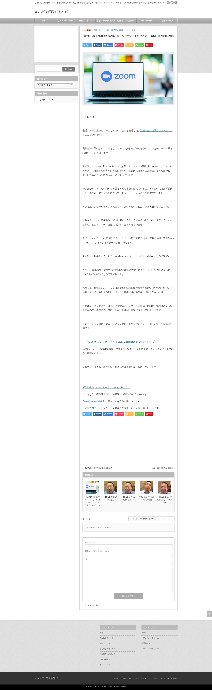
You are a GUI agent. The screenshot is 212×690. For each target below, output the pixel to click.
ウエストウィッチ (65, 21)
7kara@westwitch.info (93, 401)
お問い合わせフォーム (150, 638)
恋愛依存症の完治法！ (126, 21)
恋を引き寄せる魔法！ (106, 21)
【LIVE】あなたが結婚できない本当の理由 (164, 499)
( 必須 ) (90, 542)
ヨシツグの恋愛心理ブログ (51, 11)
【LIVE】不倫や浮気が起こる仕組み (98, 468)
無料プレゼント (85, 21)
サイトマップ (167, 21)
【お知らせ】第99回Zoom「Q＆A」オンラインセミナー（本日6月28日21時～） (92, 502)
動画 (121, 30)
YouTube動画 (147, 21)
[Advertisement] (56, 44)
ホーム (44, 21)
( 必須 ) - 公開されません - (97, 551)
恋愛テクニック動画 (101, 30)
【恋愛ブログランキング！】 (97, 408)
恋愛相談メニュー (148, 643)
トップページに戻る (91, 605)
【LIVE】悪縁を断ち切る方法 (161, 468)
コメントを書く (131, 30)
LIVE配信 (114, 30)
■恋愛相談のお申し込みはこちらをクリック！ (106, 387)
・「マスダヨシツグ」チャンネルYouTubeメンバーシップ (118, 341)
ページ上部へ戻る (209, 614)
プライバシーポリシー (150, 649)
